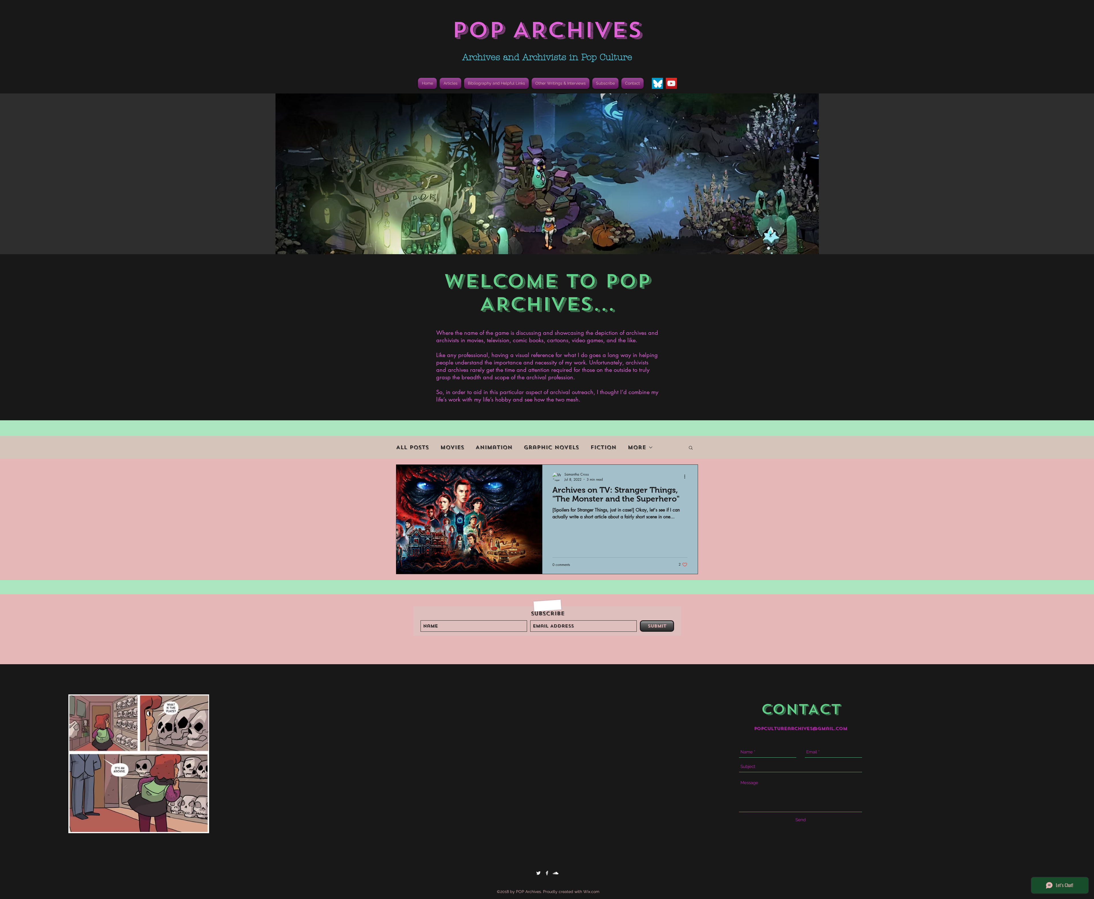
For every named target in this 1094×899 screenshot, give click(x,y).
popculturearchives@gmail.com (800, 728)
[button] (496, 83)
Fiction (603, 447)
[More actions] (686, 476)
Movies (452, 447)
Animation (493, 447)
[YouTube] (671, 83)
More (637, 447)
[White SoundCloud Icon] (555, 873)
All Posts (412, 447)
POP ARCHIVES (547, 30)
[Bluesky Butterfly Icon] (657, 83)
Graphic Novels (551, 447)
